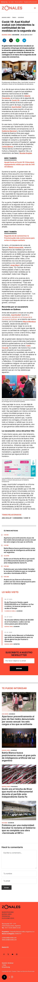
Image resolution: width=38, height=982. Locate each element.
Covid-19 (15, 100)
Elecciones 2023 (8, 918)
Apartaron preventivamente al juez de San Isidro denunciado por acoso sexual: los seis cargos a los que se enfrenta (20, 540)
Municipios (6, 912)
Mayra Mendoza (29, 322)
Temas (14, 17)
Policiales (14, 786)
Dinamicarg (6, 967)
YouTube (12, 954)
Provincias (6, 916)
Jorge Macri (15, 265)
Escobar (4, 822)
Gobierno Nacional (9, 131)
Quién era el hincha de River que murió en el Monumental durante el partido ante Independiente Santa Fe (19, 561)
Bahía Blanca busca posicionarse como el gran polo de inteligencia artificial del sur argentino (19, 550)
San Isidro (11, 1)
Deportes (17, 644)
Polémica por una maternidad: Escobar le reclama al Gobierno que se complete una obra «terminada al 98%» (19, 571)
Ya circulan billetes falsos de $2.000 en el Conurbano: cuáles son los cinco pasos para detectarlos (19, 622)
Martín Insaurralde (16, 247)
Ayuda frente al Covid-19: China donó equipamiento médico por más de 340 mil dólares (19, 164)
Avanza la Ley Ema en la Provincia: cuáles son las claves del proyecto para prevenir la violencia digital (19, 582)
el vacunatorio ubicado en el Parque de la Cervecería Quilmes (17, 317)
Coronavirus (17, 518)
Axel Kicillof (16, 107)
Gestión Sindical (7, 963)
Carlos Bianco (7, 146)
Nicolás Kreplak (25, 153)
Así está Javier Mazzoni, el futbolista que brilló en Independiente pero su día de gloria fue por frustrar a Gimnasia (19, 638)
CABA (12, 912)
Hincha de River (19, 1)
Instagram (16, 954)
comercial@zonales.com (9, 937)
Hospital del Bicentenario (30, 1)
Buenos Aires (6, 17)
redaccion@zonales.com (9, 939)
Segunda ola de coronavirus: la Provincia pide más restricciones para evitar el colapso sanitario (19, 238)
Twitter (8, 954)
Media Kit (5, 947)
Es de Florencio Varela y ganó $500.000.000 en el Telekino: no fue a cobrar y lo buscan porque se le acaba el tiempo (19, 605)
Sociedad (21, 17)
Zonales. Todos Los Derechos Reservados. (23, 971)
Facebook (4, 954)
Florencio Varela (10, 611)
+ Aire (4, 965)
